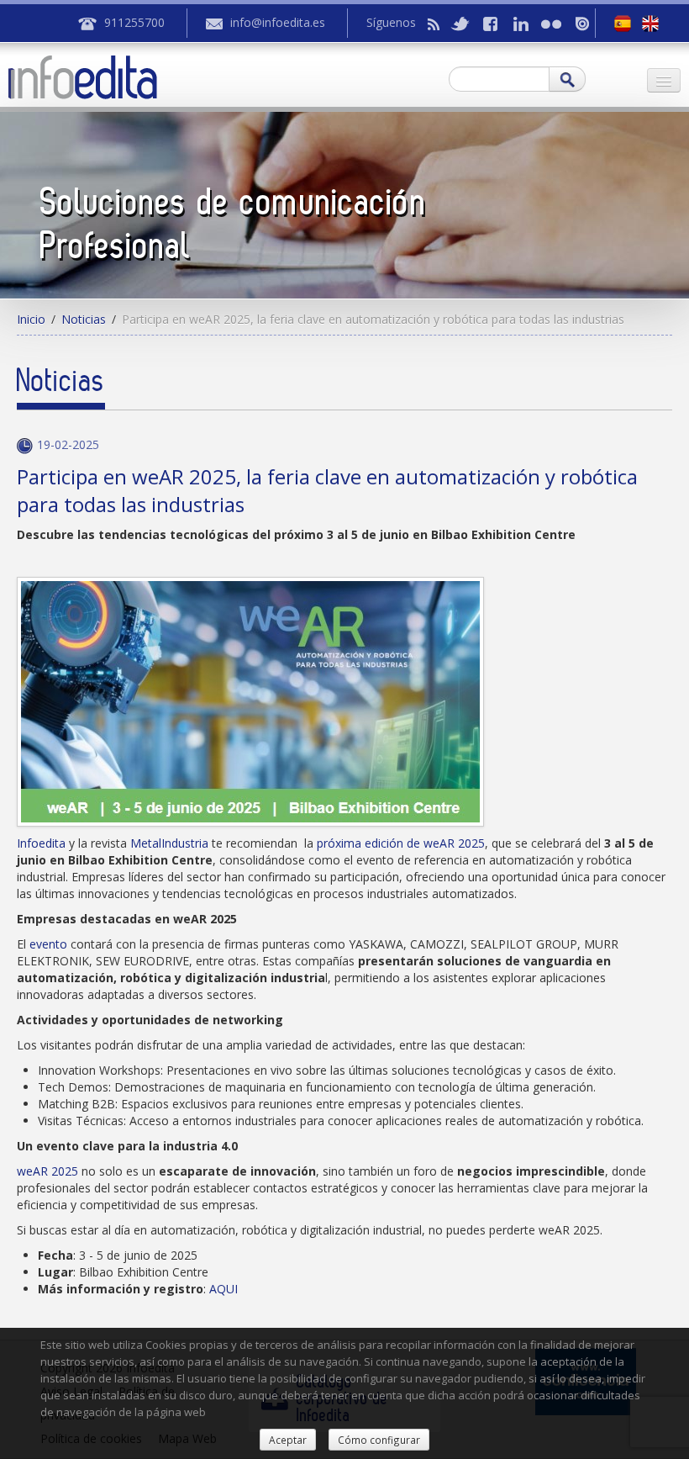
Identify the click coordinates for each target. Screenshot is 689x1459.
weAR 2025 (47, 1171)
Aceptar (288, 1439)
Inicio (31, 319)
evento (48, 944)
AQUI (223, 1289)
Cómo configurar (379, 1439)
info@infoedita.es (277, 22)
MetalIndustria (169, 843)
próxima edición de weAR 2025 (401, 843)
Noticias (83, 319)
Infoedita (41, 843)
